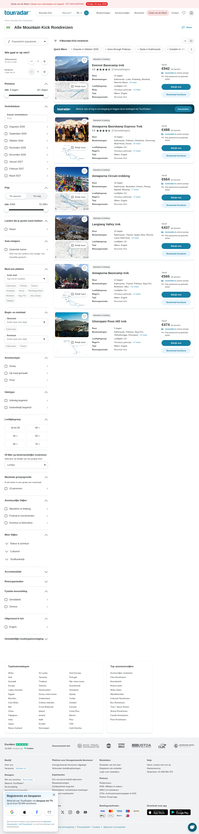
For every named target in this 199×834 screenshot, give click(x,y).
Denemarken (45, 690)
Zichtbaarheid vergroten (63, 786)
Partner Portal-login (108, 797)
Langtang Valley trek (106, 224)
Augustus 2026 (17, 126)
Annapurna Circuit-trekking (111, 176)
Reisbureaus (105, 783)
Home (7, 21)
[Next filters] (191, 49)
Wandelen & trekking (20, 509)
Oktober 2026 (16, 140)
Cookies (96, 827)
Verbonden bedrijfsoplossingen (66, 768)
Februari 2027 (16, 168)
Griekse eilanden (46, 702)
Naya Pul (22, 296)
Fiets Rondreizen (118, 677)
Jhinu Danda (35, 296)
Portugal (73, 677)
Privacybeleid (83, 827)
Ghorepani (10, 291)
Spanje (72, 694)
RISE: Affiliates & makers (111, 786)
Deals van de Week (158, 13)
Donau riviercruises (48, 694)
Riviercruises (116, 685)
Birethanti (10, 296)
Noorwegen (44, 728)
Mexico (72, 715)
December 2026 (17, 154)
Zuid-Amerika (75, 728)
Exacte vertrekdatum (17, 114)
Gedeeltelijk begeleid (20, 407)
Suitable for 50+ (177, 49)
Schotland (73, 690)
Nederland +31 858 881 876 (160, 772)
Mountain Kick (16, 21)
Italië (41, 719)
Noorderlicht (115, 681)
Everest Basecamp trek (108, 65)
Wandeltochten (117, 694)
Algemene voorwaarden (114, 827)
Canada (72, 707)
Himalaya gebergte (123, 89)
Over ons (9, 765)
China (11, 711)
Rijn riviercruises (76, 681)
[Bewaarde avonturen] (184, 13)
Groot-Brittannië (46, 707)
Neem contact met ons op (159, 765)
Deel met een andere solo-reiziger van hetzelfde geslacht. (27, 255)
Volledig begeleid (18, 400)
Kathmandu (11, 286)
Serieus (13, 606)
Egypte (11, 694)
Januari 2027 (16, 161)
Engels (13, 627)
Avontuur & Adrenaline (21, 523)
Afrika (10, 673)
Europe (11, 685)
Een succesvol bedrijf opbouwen (67, 779)
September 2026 (18, 133)
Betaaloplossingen (60, 783)
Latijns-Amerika (15, 690)
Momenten (139, 13)
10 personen (15, 488)
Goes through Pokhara (119, 49)
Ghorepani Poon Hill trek (109, 321)
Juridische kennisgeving (63, 827)
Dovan (21, 291)
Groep (12, 366)
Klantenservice (154, 768)
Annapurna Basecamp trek (110, 273)
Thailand (43, 681)
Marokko (12, 698)
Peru (71, 719)
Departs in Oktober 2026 (85, 49)
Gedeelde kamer (18, 249)
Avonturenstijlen (122, 13)
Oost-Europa (75, 673)
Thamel (34, 286)
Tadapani (10, 301)
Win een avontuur (19, 779)
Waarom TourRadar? (14, 783)
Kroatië (42, 724)
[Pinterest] (78, 812)
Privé (12, 380)
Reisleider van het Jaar (110, 765)
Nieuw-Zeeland (15, 728)
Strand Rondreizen (119, 711)
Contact (175, 13)
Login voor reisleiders (109, 772)
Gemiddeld (15, 599)
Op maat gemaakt (18, 373)
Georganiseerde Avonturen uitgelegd (69, 765)
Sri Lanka (43, 673)
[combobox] (26, 279)
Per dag (37, 196)
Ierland (42, 715)
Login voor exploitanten (63, 793)
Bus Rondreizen (117, 702)
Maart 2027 (15, 175)
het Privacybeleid (26, 824)
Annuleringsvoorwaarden (16, 790)
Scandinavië (74, 685)
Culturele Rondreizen (120, 698)
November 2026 (17, 147)
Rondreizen (28, 21)
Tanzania (43, 677)
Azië (10, 677)
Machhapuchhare (35, 291)
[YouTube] (85, 812)
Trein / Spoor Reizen (119, 707)
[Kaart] (191, 41)
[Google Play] (180, 812)
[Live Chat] (192, 827)
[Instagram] (70, 812)
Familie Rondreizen (119, 715)
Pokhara (23, 286)
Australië (12, 681)
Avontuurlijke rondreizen (121, 673)
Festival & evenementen (21, 516)
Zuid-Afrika (13, 702)
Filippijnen (12, 715)
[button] (176, 73)
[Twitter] (63, 812)
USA (71, 724)
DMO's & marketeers (109, 790)
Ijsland (42, 711)
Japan (11, 724)
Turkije (72, 698)
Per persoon (15, 196)
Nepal (12, 229)
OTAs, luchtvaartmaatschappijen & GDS (118, 793)
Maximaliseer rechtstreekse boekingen (70, 790)
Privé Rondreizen (118, 719)
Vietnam (42, 685)
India (10, 719)
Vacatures (15, 768)
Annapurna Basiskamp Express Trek (117, 126)
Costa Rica (74, 711)
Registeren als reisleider (111, 768)
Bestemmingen (103, 13)
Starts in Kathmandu (150, 49)
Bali (10, 707)
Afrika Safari (115, 690)
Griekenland (44, 698)
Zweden (73, 702)
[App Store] (157, 812)
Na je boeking (11, 787)
